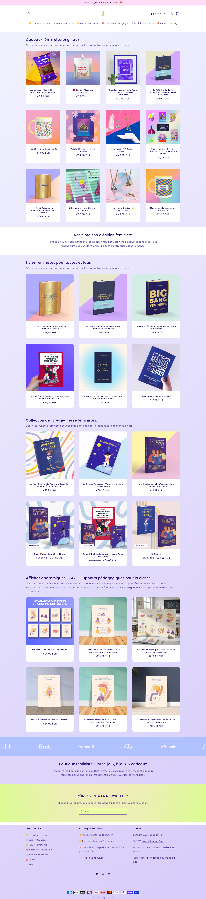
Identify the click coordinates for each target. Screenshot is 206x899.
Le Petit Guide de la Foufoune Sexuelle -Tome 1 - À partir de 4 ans (50, 485)
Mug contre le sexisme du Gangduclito (162, 209)
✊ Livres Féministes (36, 834)
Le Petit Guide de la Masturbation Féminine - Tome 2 (43, 210)
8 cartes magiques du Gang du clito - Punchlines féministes (123, 92)
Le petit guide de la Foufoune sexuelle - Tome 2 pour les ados (156, 485)
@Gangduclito (153, 834)
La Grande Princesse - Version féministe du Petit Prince (103, 485)
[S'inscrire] (125, 811)
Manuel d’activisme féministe (156, 396)
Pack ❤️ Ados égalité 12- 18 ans (49, 554)
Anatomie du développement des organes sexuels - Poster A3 (103, 651)
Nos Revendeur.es (93, 857)
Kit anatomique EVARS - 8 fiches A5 (49, 650)
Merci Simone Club (153, 841)
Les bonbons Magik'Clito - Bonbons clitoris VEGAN (43, 91)
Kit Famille (156, 554)
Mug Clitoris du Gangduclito (43, 149)
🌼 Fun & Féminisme (36, 844)
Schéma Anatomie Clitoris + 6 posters (83, 209)
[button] (29, 14)
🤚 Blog (29, 864)
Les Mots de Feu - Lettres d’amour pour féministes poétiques (103, 397)
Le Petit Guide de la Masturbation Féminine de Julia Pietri (163, 92)
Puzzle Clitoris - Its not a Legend (83, 150)
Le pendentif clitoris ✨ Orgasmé (123, 209)
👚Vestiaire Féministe (37, 854)
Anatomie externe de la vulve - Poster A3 (49, 720)
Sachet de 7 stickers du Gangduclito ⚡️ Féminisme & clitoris (163, 151)
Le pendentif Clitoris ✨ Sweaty (123, 150)
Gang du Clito (106, 897)
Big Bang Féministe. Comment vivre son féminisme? (156, 327)
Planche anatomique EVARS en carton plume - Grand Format (156, 651)
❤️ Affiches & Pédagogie (39, 849)
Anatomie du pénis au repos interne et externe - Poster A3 (156, 721)
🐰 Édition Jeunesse (36, 839)
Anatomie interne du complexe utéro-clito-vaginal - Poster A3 (103, 721)
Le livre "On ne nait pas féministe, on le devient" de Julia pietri (50, 397)
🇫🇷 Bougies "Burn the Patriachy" (83, 91)
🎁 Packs (30, 859)
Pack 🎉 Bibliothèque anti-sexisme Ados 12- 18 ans (103, 555)
